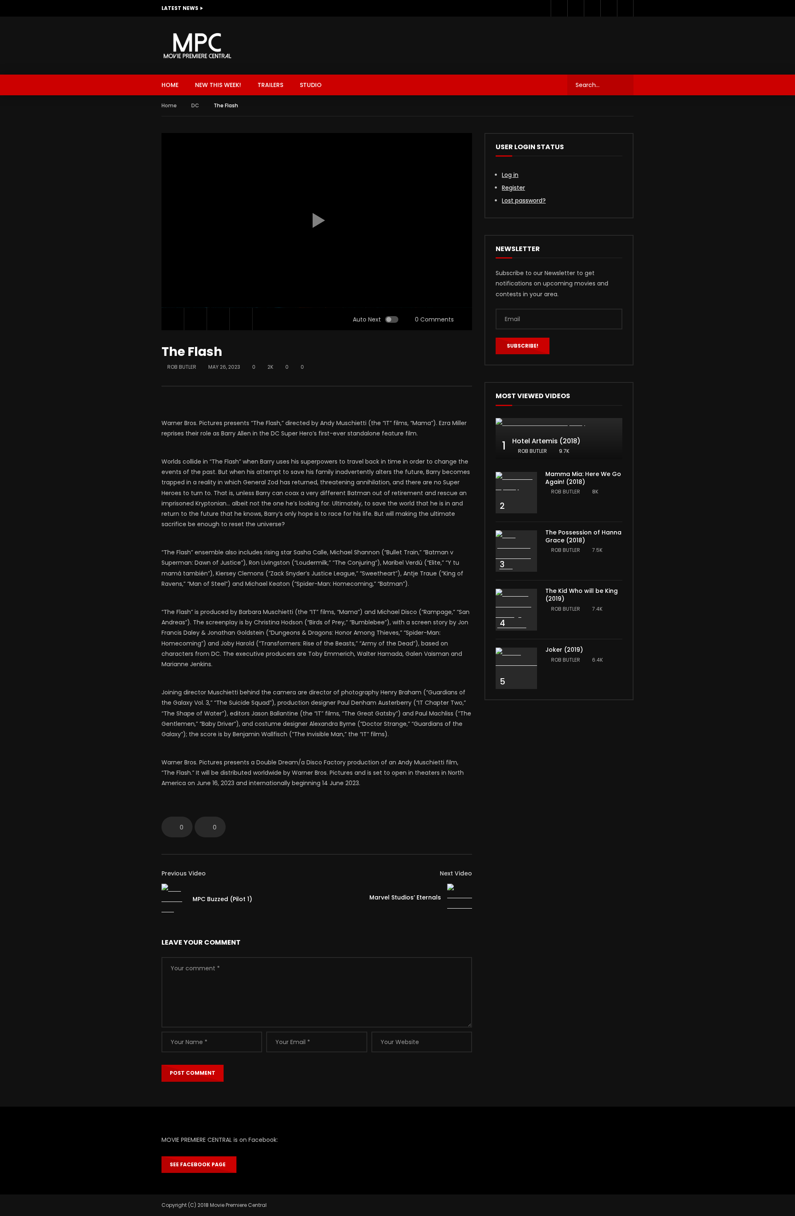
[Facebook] (559, 8)
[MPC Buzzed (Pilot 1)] (173, 899)
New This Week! (218, 85)
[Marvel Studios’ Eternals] (459, 897)
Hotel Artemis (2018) (546, 441)
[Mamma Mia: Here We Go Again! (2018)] (516, 482)
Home (169, 105)
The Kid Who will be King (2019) (581, 595)
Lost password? (524, 200)
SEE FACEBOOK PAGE (199, 1164)
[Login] (625, 8)
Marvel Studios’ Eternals (405, 897)
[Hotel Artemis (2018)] (559, 423)
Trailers (270, 85)
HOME (169, 85)
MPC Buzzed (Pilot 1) (222, 899)
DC (195, 105)
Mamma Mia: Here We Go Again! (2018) (583, 478)
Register (513, 188)
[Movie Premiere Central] (197, 45)
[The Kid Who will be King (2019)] (516, 610)
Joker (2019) (564, 649)
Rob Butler (181, 366)
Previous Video (183, 873)
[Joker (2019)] (516, 658)
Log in (510, 175)
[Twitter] (575, 8)
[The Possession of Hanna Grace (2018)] (516, 551)
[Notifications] (608, 8)
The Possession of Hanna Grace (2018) (583, 536)
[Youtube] (592, 8)
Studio (311, 85)
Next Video (456, 873)
